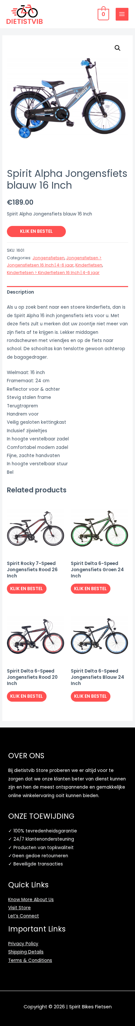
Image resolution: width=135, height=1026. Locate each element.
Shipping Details (26, 952)
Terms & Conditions (30, 960)
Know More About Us (31, 900)
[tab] (67, 292)
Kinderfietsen (88, 265)
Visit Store (19, 908)
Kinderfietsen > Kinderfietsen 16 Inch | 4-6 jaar (53, 272)
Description (20, 292)
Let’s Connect (23, 916)
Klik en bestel (36, 231)
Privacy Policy (23, 944)
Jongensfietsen (48, 258)
